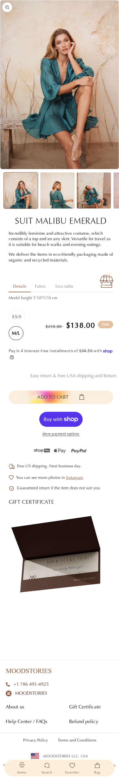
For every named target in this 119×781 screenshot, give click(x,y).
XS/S (17, 317)
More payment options (60, 434)
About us (15, 707)
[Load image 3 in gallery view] (94, 190)
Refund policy (83, 722)
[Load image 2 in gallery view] (57, 190)
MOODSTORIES (31, 693)
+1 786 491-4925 (31, 684)
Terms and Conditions (77, 741)
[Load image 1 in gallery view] (20, 190)
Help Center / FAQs (26, 722)
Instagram (74, 478)
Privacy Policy (35, 741)
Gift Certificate (85, 707)
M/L (16, 333)
